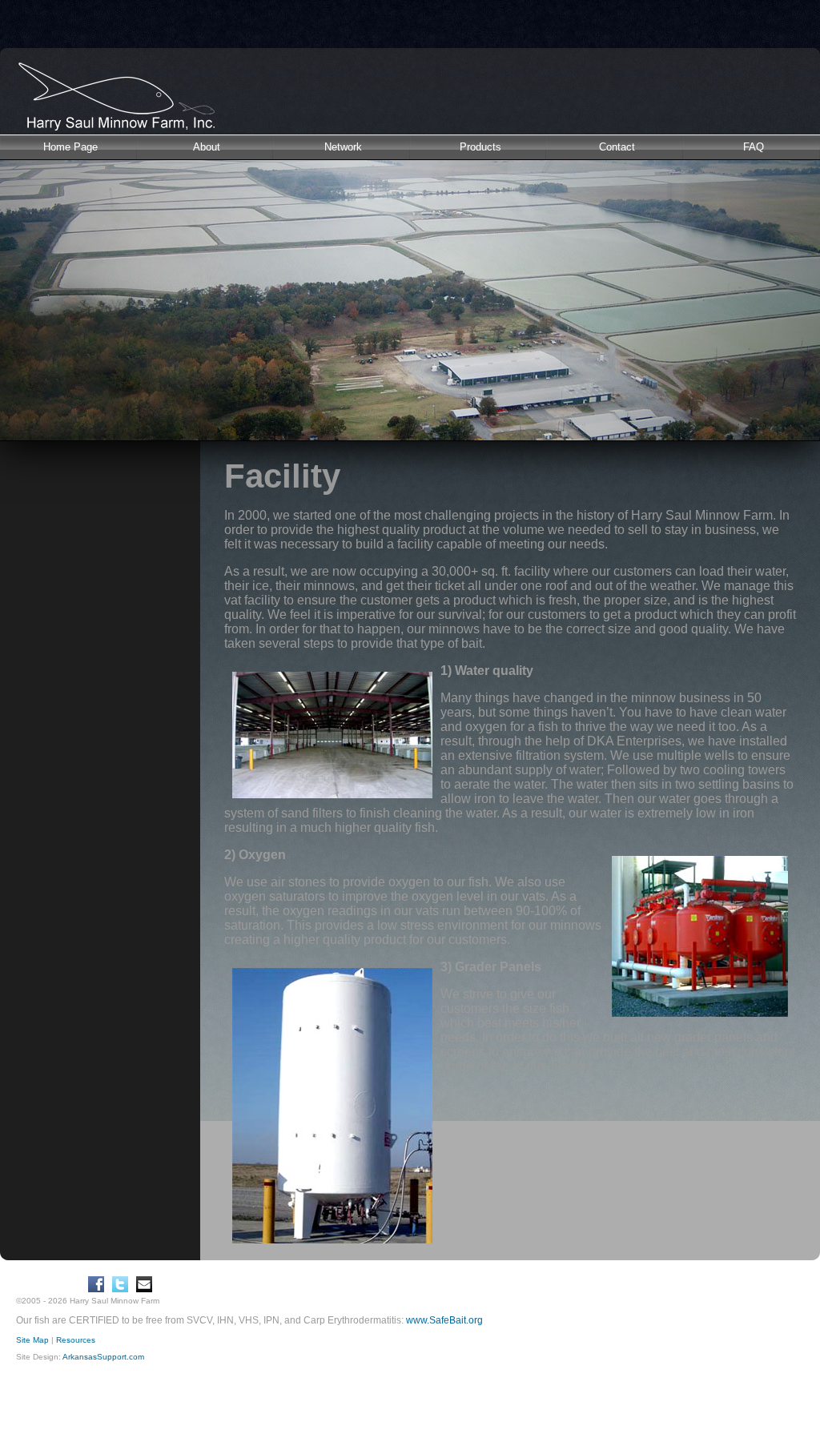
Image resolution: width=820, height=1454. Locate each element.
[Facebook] (96, 1284)
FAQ (753, 147)
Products (480, 147)
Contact (617, 147)
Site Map (32, 1340)
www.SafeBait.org (444, 1320)
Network (343, 147)
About (206, 147)
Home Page (70, 147)
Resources (75, 1340)
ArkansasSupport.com (103, 1356)
